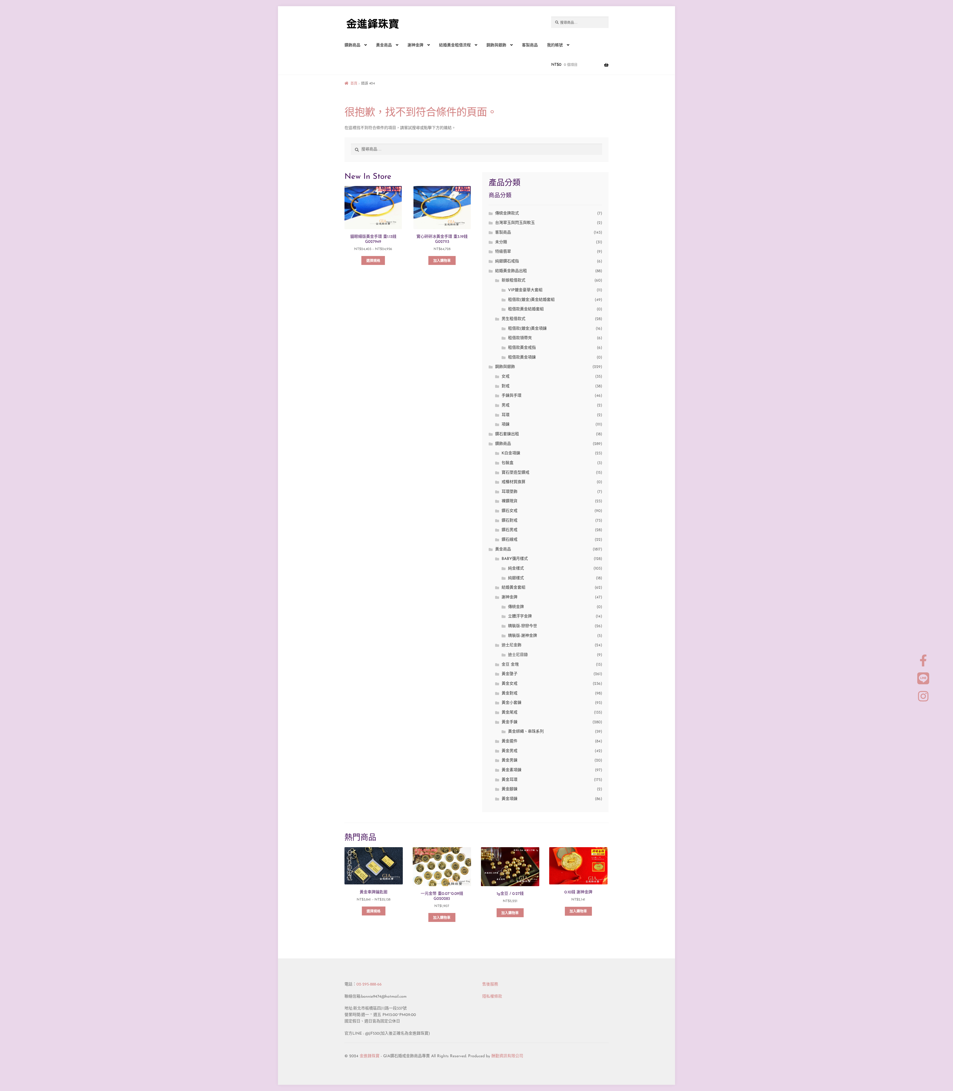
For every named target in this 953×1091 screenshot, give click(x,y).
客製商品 (530, 45)
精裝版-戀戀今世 (522, 626)
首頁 (353, 83)
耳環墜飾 (509, 492)
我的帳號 (555, 45)
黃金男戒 (509, 751)
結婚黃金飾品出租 (511, 271)
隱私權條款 (492, 997)
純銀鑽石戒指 (507, 261)
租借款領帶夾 (520, 338)
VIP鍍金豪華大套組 (525, 290)
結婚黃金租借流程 (455, 45)
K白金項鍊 (511, 453)
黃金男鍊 (509, 761)
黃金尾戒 (509, 713)
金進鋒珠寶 (369, 1056)
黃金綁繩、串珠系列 (526, 732)
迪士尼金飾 (511, 645)
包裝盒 (507, 463)
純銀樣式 (516, 578)
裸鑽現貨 (509, 501)
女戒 (506, 377)
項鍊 (506, 425)
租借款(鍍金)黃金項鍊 (527, 329)
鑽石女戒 (509, 511)
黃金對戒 (509, 693)
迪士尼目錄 (518, 655)
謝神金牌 (415, 45)
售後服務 (490, 984)
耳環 (506, 415)
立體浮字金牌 (520, 616)
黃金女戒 (509, 684)
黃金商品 (384, 45)
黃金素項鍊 (511, 770)
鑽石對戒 (509, 521)
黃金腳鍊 (509, 789)
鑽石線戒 (509, 540)
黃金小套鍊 (511, 703)
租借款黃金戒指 (522, 348)
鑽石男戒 (509, 530)
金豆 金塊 (510, 665)
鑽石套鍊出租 (507, 434)
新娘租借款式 (513, 281)
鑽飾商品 (352, 45)
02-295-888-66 (369, 984)
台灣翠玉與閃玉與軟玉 (515, 223)
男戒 (506, 405)
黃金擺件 (509, 741)
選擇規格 (373, 261)
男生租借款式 (513, 319)
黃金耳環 (509, 780)
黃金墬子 (509, 674)
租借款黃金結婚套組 (526, 309)
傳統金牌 (516, 607)
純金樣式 (516, 569)
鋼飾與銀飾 (496, 45)
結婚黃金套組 (513, 588)
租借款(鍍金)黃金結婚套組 (531, 300)
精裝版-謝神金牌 (522, 636)
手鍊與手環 (511, 396)
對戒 (506, 386)
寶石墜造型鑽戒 (515, 473)
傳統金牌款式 (507, 214)
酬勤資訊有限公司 (507, 1056)
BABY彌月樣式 (515, 559)
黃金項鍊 (509, 799)
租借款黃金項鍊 (522, 358)
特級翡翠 (503, 252)
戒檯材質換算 (513, 482)
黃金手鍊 (509, 722)
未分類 (501, 242)
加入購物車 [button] (442, 261)
